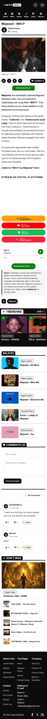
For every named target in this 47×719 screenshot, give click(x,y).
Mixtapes (7, 672)
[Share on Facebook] (15, 81)
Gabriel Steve (14, 28)
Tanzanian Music (27, 411)
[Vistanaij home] (13, 5)
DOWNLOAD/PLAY (23, 88)
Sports (20, 675)
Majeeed (12, 301)
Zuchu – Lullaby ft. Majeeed (29, 417)
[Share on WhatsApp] (4, 81)
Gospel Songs (10, 592)
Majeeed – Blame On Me (32, 399)
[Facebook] (32, 714)
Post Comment (12, 481)
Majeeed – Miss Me (29, 382)
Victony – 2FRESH (10, 339)
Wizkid (6, 699)
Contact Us (36, 668)
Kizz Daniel (8, 695)
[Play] (40, 251)
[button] (23, 266)
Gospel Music (9, 677)
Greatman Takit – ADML (15, 596)
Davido (6, 690)
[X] (37, 714)
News (19, 663)
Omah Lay (7, 704)
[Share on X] (9, 81)
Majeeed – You (27, 434)
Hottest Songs (23, 680)
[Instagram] (42, 714)
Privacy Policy (38, 672)
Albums (6, 668)
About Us (36, 663)
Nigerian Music (7, 336)
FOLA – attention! (37, 339)
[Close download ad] (33, 87)
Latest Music (8, 663)
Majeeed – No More (29, 365)
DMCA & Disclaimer (36, 678)
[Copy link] (20, 81)
